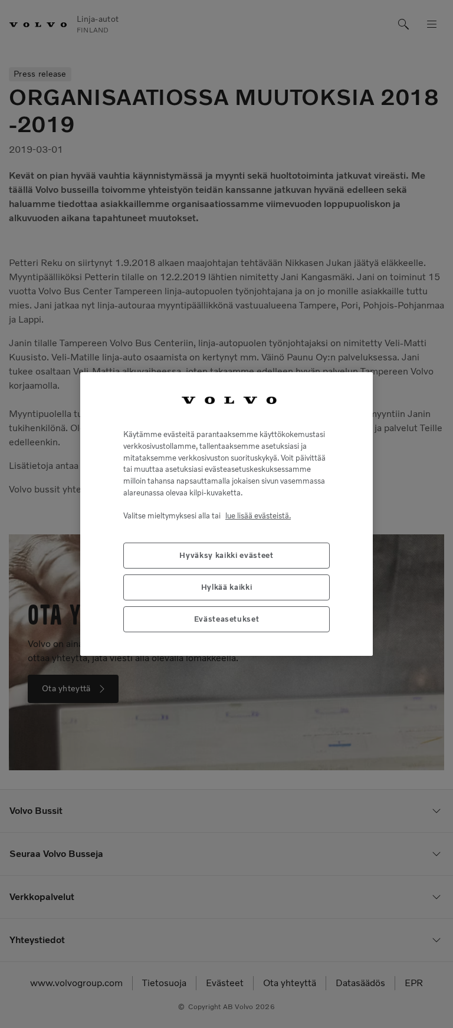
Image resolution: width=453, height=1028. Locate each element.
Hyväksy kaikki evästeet (226, 555)
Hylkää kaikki (226, 587)
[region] (226, 513)
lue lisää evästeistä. (258, 515)
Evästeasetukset (227, 619)
